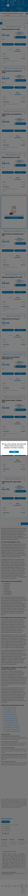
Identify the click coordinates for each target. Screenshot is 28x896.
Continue (14, 451)
